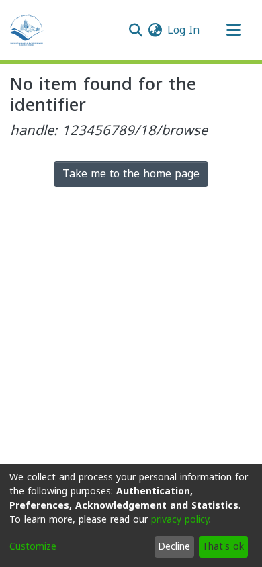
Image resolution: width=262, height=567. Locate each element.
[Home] (27, 30)
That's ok (223, 546)
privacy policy (180, 520)
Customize (32, 546)
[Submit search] (135, 30)
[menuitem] (154, 30)
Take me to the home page (131, 173)
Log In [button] (184, 29)
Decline (174, 546)
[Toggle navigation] (233, 30)
